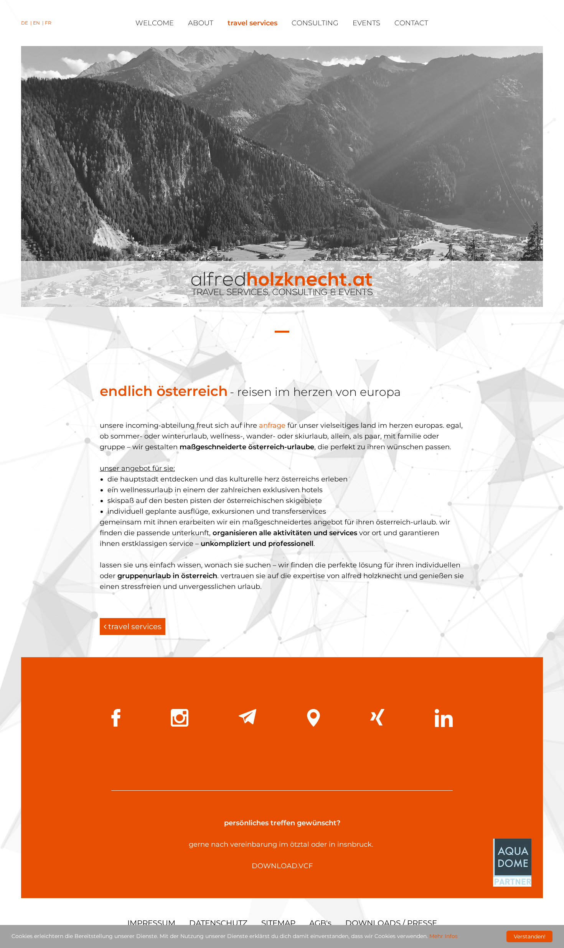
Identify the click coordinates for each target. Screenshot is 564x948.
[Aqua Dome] (512, 862)
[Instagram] (179, 718)
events (366, 23)
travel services (252, 23)
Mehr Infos (443, 936)
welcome (154, 23)
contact (411, 23)
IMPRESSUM (151, 923)
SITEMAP (278, 923)
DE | (27, 23)
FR (48, 23)
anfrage (272, 425)
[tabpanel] (282, 176)
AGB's (320, 923)
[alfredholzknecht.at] (282, 284)
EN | (39, 23)
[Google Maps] (313, 718)
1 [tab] (282, 333)
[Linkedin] (444, 718)
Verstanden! (530, 936)
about (200, 23)
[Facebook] (115, 718)
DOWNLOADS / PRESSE (391, 923)
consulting (315, 23)
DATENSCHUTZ (218, 923)
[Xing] (377, 717)
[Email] (247, 716)
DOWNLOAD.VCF (282, 866)
